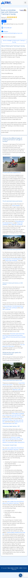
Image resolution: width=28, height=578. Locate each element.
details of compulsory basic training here (13, 442)
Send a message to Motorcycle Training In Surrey (14, 41)
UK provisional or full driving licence (13, 306)
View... (4, 21)
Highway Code (16, 389)
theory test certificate (11, 307)
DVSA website (16, 205)
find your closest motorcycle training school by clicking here (13, 439)
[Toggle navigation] (25, 2)
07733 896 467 (8, 27)
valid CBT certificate (17, 224)
